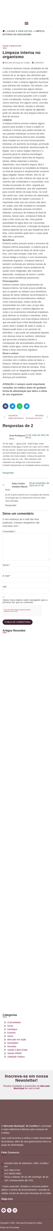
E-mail (7, 576)
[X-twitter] (9, 1210)
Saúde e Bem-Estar (19, 31)
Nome (6, 565)
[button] (5, 406)
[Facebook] (3, 1210)
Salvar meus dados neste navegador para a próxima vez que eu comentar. (25, 601)
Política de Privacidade (9, 1227)
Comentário (9, 531)
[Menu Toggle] (26, 23)
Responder (8, 473)
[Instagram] (15, 1210)
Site (5, 587)
